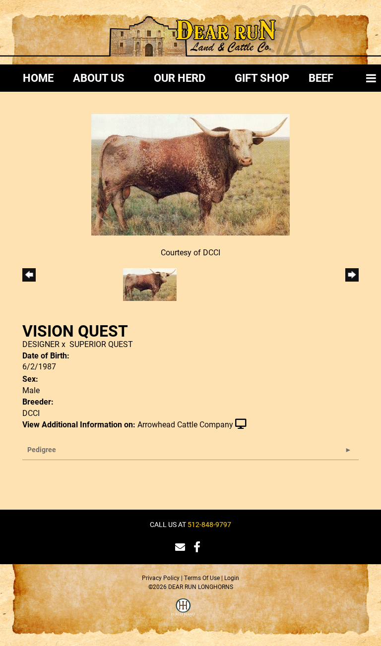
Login (231, 578)
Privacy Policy (161, 578)
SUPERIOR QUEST (101, 344)
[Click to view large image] (190, 174)
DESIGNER (41, 344)
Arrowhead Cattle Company (185, 424)
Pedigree (41, 449)
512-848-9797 (209, 524)
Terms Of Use (202, 578)
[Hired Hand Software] (183, 613)
